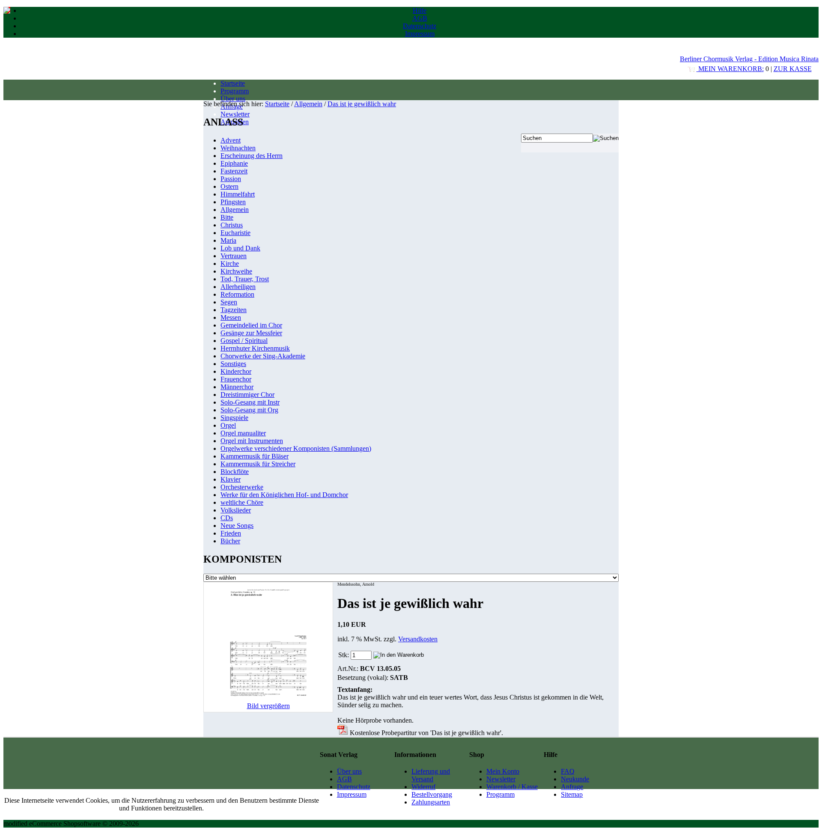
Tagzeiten (233, 309)
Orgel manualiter (243, 433)
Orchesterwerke (241, 487)
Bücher (230, 541)
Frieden (230, 533)
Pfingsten (233, 202)
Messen (230, 317)
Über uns (232, 98)
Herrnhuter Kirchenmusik (255, 348)
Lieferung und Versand (430, 775)
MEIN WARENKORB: (730, 68)
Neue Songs (236, 525)
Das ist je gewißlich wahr (362, 103)
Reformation (237, 294)
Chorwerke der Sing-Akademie (262, 356)
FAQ (568, 771)
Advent (230, 140)
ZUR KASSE (793, 68)
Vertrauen (233, 255)
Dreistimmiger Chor (247, 394)
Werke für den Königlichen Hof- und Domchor (284, 494)
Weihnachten (238, 148)
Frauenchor (235, 379)
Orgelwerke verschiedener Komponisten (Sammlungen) (295, 448)
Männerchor (236, 386)
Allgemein (308, 103)
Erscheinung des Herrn (251, 155)
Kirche (229, 263)
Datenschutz (419, 26)
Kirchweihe (236, 271)
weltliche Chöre (241, 502)
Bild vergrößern (268, 705)
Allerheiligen (238, 286)
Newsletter (235, 114)
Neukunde (575, 779)
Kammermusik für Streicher (257, 464)
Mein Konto (502, 771)
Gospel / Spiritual (244, 340)
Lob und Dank (240, 248)
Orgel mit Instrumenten (251, 440)
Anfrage (572, 786)
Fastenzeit (233, 171)
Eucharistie (235, 232)
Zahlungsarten (430, 802)
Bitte (226, 217)
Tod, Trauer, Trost (244, 279)
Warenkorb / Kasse (512, 786)
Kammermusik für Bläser (254, 456)
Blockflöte (234, 471)
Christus (231, 225)
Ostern (229, 186)
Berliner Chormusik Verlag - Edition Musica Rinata (749, 59)
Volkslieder (235, 510)
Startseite (232, 83)
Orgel (228, 425)
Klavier (230, 479)
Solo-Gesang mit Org (249, 410)
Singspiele (234, 417)
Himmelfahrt (237, 194)
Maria (228, 240)
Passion (230, 178)
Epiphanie (234, 163)
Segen (228, 302)
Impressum (420, 33)
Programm (234, 91)
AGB (419, 18)
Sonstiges (233, 363)
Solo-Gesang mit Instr (250, 402)
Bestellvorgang (431, 794)
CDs (226, 517)
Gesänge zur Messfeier (251, 333)
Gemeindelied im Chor (251, 325)
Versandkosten (418, 639)
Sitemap (572, 794)
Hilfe (419, 10)
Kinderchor (235, 371)
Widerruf (423, 786)
